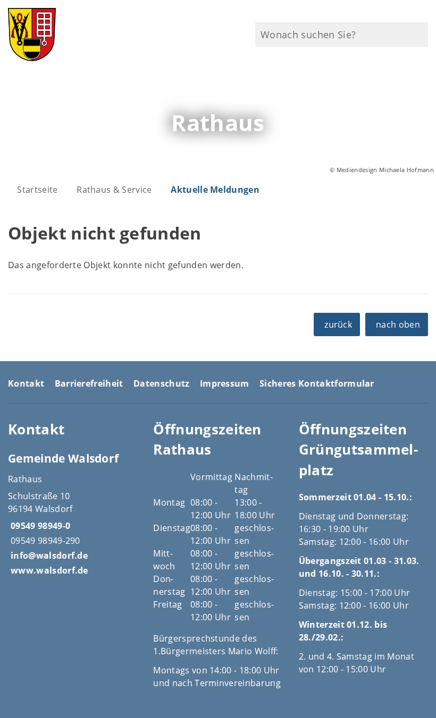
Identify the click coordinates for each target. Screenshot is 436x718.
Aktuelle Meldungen (215, 189)
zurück (338, 324)
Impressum (224, 383)
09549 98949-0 (39, 526)
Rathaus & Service (114, 189)
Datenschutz (161, 383)
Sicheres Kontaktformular (316, 383)
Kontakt (26, 383)
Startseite (37, 189)
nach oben (398, 324)
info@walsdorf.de (48, 555)
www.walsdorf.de (48, 570)
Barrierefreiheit (89, 383)
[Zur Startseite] (72, 34)
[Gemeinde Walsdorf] (72, 513)
